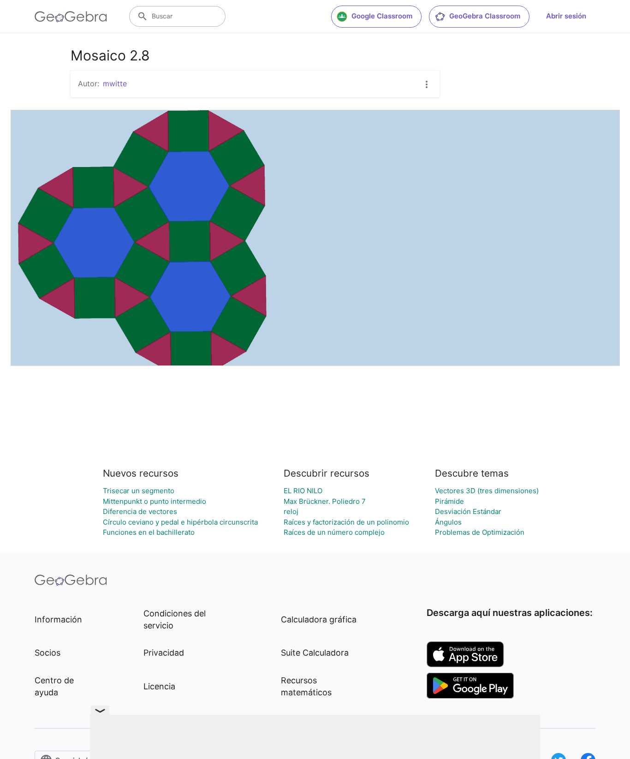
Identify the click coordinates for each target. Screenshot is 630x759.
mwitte (115, 83)
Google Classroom (381, 16)
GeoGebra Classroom (484, 16)
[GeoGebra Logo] (71, 16)
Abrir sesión (566, 16)
